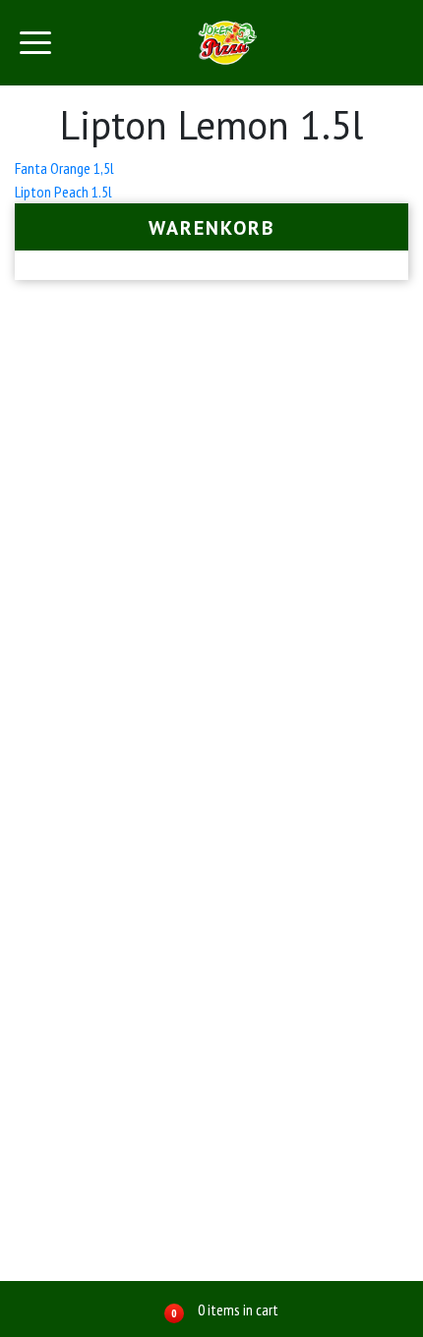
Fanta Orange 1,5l (64, 168)
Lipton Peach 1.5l (63, 191)
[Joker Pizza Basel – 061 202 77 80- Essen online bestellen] (227, 43)
